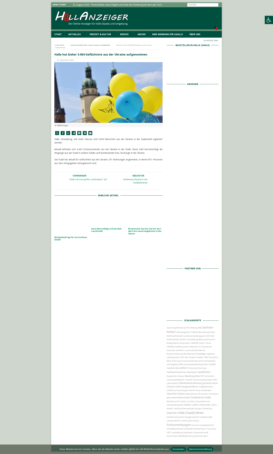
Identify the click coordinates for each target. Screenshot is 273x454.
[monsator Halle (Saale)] (192, 118)
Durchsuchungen (180, 390)
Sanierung (198, 379)
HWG (206, 357)
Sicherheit (198, 432)
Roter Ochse (205, 343)
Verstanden (178, 449)
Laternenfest (172, 383)
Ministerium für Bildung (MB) (189, 327)
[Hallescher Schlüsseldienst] (192, 154)
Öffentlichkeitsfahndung (191, 383)
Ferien (198, 390)
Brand (191, 390)
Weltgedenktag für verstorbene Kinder (70, 238)
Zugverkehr (172, 376)
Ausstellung (192, 339)
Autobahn (188, 432)
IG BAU (214, 405)
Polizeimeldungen (179, 425)
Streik (212, 332)
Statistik (172, 413)
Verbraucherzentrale (184, 408)
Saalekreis (204, 372)
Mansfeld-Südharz (176, 393)
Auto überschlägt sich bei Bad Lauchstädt (106, 230)
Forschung (185, 361)
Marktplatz (192, 372)
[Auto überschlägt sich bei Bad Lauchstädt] (108, 213)
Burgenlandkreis (190, 386)
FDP (202, 376)
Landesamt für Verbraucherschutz (183, 420)
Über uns (194, 34)
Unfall (169, 390)
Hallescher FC (195, 346)
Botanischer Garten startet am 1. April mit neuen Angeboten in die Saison (145, 231)
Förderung (192, 368)
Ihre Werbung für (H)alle (167, 34)
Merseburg (203, 332)
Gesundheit (181, 367)
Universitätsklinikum (176, 379)
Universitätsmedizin (180, 397)
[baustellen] (192, 76)
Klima (205, 364)
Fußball (194, 332)
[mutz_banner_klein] (192, 312)
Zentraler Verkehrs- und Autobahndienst (186, 350)
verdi (205, 432)
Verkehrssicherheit (175, 417)
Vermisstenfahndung (193, 364)
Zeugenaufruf (191, 417)
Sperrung (171, 327)
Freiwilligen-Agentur (205, 353)
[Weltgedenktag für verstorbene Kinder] (71, 217)
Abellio (170, 408)
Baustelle (207, 379)
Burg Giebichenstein (198, 436)
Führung (176, 360)
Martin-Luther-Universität (197, 404)
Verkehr (195, 342)
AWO (215, 379)
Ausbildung (177, 432)
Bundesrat (207, 346)
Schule (212, 364)
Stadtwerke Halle (201, 397)
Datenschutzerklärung (200, 449)
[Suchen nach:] (203, 4)
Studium (192, 357)
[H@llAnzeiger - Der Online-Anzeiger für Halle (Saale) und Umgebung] (136, 29)
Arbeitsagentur (183, 332)
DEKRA (178, 386)
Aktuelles (74, 34)
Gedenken (207, 390)
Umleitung (207, 408)
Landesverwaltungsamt (194, 336)
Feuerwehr (185, 343)
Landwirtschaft (205, 417)
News (200, 413)
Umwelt (188, 379)
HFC (169, 432)
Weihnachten (173, 339)
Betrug (202, 339)
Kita (186, 357)
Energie (198, 408)
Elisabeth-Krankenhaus (195, 428)
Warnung (201, 368)
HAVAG (170, 346)
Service (124, 34)
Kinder (183, 339)
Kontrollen (209, 376)
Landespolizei (173, 357)
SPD (182, 357)
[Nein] (269, 449)
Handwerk (183, 436)
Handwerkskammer (176, 372)
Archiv (142, 34)
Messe (181, 376)
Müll (212, 336)
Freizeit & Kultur (100, 34)
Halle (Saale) (186, 413)
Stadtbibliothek (206, 386)
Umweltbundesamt (175, 428)
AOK (208, 335)
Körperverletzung (175, 353)
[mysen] (192, 225)
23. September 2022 (65, 60)
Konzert (195, 425)
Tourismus (211, 428)
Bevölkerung (189, 353)
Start (58, 34)
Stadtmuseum (181, 346)
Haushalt (171, 368)
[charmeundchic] (192, 189)
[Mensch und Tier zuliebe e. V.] (192, 260)
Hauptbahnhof (207, 425)
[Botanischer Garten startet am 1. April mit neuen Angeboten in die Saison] (145, 213)
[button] (57, 133)
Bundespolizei (192, 375)
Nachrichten (172, 436)
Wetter (200, 357)
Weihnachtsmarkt (175, 336)
